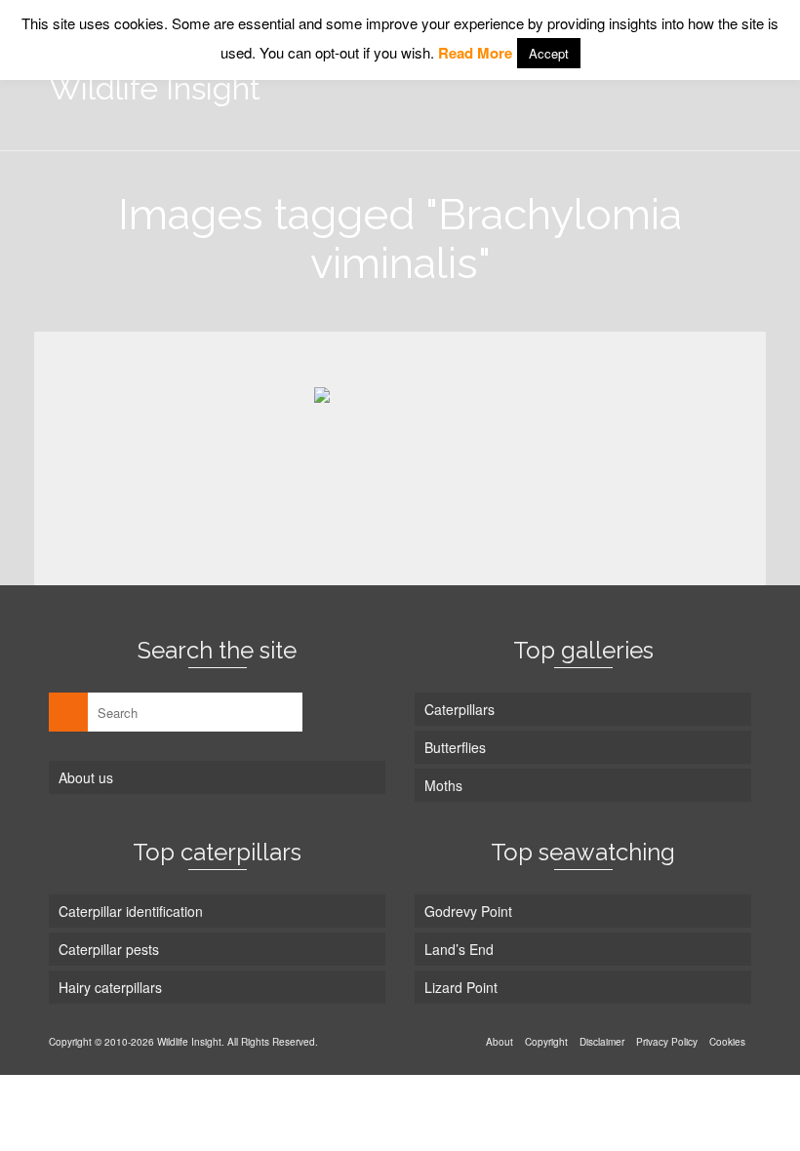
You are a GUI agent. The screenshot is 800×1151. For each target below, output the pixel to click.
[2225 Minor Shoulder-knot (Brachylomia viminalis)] (400, 451)
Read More (475, 52)
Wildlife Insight (154, 88)
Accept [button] (549, 53)
